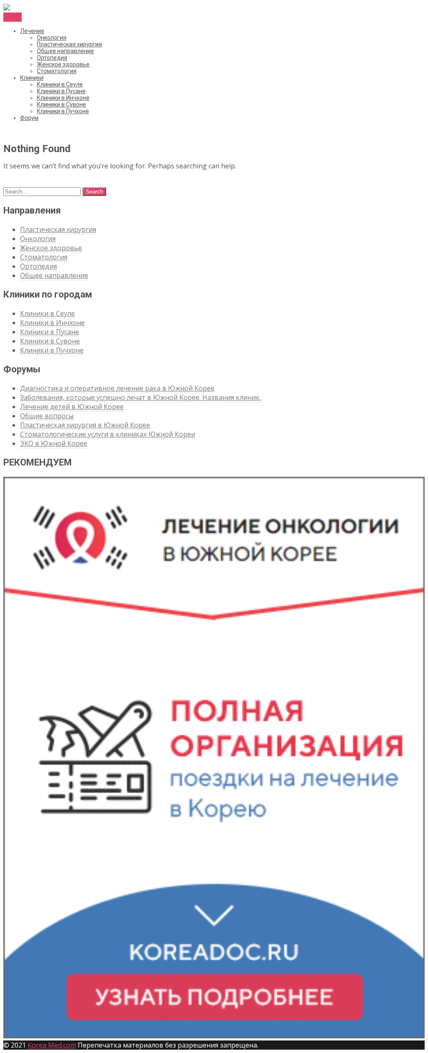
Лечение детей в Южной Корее (72, 406)
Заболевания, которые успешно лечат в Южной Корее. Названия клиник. (140, 397)
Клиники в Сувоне (61, 104)
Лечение (32, 31)
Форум (29, 117)
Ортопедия (52, 57)
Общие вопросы (47, 415)
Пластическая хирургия (69, 44)
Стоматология (56, 71)
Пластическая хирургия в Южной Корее (85, 425)
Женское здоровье (63, 64)
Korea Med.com (52, 1045)
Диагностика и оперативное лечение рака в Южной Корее (117, 388)
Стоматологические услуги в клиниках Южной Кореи (107, 434)
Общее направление (65, 51)
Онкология (51, 37)
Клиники (31, 77)
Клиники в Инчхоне (63, 97)
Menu (12, 17)
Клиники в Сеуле (60, 84)
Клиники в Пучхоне (63, 111)
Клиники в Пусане (61, 91)
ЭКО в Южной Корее (53, 443)
